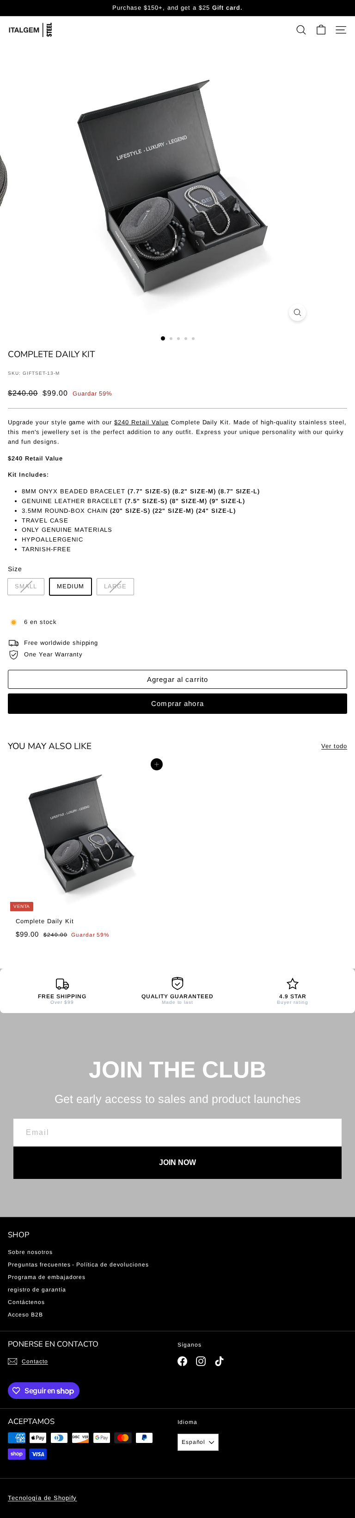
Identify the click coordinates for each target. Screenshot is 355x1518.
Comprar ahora (177, 703)
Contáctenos (26, 1302)
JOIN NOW (177, 1162)
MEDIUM (70, 586)
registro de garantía (37, 1289)
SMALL (26, 586)
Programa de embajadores (47, 1277)
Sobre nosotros (30, 1252)
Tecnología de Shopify (42, 1497)
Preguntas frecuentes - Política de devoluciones (78, 1264)
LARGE (115, 586)
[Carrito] (321, 30)
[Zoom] (297, 312)
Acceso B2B (25, 1314)
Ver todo (334, 746)
